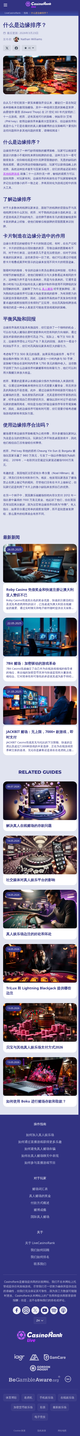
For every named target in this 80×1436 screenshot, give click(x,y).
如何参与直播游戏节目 (40, 1162)
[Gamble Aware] (34, 1379)
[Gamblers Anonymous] (34, 1357)
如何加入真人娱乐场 (40, 1135)
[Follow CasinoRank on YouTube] (45, 1310)
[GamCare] (54, 1357)
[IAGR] (19, 1357)
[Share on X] (7, 48)
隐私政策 (41, 1430)
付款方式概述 (40, 1203)
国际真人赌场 (40, 1217)
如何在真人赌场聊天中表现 (40, 1156)
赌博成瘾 (40, 1210)
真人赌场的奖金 (40, 1196)
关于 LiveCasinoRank (40, 1243)
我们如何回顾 (40, 1250)
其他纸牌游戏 (11, 173)
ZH (38, 1320)
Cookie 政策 (19, 1430)
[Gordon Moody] (40, 1368)
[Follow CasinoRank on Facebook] (17, 1310)
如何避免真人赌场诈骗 (40, 1149)
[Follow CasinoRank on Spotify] (54, 1310)
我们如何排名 (40, 1257)
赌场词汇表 (40, 1189)
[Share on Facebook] (16, 48)
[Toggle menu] (5, 5)
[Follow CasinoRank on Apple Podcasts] (63, 1310)
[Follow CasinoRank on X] (35, 1310)
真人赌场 (47, 288)
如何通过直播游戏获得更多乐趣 (40, 1142)
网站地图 (62, 1430)
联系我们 (40, 1264)
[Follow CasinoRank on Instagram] (26, 1310)
